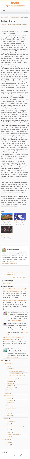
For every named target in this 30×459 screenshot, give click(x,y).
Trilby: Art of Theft (19, 221)
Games (8, 436)
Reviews (7, 17)
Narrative (9, 383)
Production (10, 385)
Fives (8, 413)
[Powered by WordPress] (21, 454)
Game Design (10, 368)
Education (6, 393)
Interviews (10, 400)
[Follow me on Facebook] (5, 10)
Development (7, 363)
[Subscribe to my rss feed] (2, 10)
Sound (8, 390)
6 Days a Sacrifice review (20, 277)
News (8, 444)
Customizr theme (19, 456)
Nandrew (9, 415)
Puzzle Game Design (15, 373)
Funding (9, 398)
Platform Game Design (16, 371)
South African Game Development (12, 427)
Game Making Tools (12, 379)
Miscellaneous (7, 395)
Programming (10, 387)
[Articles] (12, 261)
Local (8, 423)
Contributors (7, 283)
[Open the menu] (27, 10)
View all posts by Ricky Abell (9, 263)
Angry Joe (9, 411)
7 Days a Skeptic (7, 274)
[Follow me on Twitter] (3, 10)
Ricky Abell (24, 24)
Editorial (9, 442)
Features (9, 432)
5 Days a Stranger (6, 221)
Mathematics (10, 381)
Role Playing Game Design (17, 375)
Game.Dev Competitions (13, 434)
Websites (9, 405)
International (15, 17)
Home (2, 17)
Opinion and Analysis (9, 408)
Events (8, 430)
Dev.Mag (15, 2)
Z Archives (6, 439)
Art (8, 366)
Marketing (9, 402)
